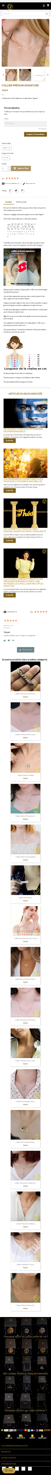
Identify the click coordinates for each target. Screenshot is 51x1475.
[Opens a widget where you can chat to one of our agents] (8, 1471)
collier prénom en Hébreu (25, 1224)
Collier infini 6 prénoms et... (25, 816)
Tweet (16, 190)
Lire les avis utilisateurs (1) (12, 183)
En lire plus (9, 441)
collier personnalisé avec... (25, 1101)
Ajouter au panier (20, 168)
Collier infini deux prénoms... (25, 1020)
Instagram (23, 1469)
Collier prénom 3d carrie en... (25, 694)
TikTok (30, 1469)
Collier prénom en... (25, 898)
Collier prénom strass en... (25, 1305)
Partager (10, 190)
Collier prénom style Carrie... (25, 734)
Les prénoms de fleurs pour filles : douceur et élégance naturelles (24, 480)
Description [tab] (8, 202)
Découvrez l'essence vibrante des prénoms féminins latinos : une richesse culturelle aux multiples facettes (23, 582)
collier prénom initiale (25, 775)
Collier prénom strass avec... (25, 1061)
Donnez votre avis (30, 183)
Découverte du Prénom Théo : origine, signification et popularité (25, 530)
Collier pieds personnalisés (26, 857)
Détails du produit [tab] (21, 202)
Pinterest (22, 190)
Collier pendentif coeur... (25, 1264)
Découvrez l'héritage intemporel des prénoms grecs (23, 430)
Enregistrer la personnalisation (35, 134)
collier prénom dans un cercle (25, 938)
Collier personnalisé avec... (25, 1142)
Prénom (6, 119)
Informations (8, 1464)
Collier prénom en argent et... (26, 1183)
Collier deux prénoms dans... (25, 979)
